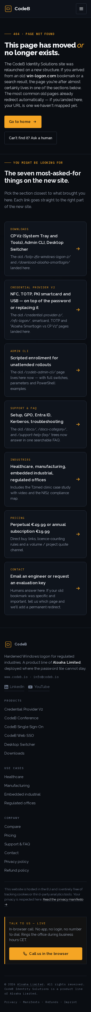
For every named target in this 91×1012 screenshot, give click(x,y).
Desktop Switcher (19, 744)
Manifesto (31, 1002)
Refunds (51, 1002)
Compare (12, 826)
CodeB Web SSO (19, 735)
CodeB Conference (21, 718)
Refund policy (16, 870)
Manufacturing (17, 785)
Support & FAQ (17, 844)
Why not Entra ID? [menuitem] (27, 76)
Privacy (10, 1002)
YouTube (42, 687)
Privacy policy (16, 861)
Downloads (14, 753)
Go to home (20, 122)
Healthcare (14, 777)
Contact (11, 853)
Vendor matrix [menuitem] (23, 66)
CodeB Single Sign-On (24, 727)
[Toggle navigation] (81, 8)
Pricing (10, 835)
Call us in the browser (48, 954)
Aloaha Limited (30, 984)
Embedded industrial (22, 794)
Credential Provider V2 (23, 709)
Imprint (70, 1002)
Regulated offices (19, 803)
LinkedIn (17, 687)
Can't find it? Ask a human (30, 138)
